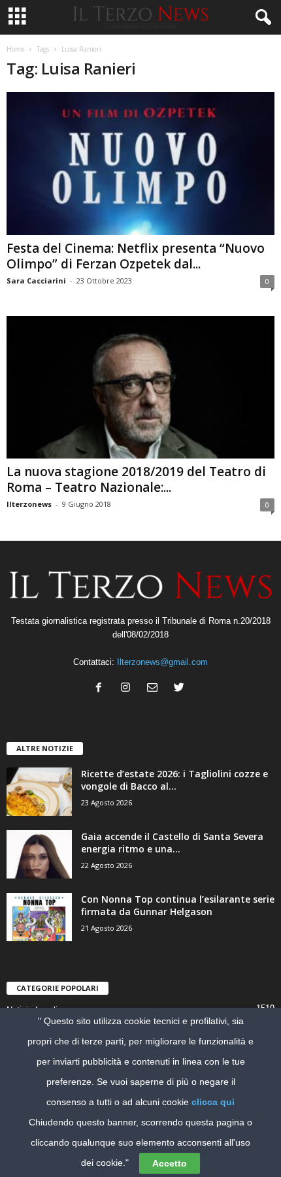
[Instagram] (128, 689)
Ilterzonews (29, 504)
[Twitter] (181, 689)
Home (15, 49)
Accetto (169, 1163)
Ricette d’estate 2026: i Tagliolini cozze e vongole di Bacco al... (174, 779)
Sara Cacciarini (36, 280)
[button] (260, 17)
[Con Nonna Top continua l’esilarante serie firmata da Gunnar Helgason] (39, 917)
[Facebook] (101, 689)
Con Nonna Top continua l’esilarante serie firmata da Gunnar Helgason (177, 905)
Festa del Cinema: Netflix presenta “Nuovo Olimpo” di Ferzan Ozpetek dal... (136, 256)
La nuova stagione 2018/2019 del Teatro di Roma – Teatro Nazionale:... (136, 479)
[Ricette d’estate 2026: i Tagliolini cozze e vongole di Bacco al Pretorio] (39, 791)
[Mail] (155, 689)
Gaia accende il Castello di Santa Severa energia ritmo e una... (172, 842)
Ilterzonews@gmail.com (162, 662)
